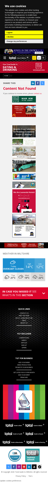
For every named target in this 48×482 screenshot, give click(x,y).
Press (24, 320)
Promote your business (24, 367)
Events (24, 340)
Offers (24, 348)
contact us (38, 93)
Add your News (24, 362)
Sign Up (24, 345)
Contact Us (24, 313)
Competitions (24, 338)
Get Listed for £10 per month (24, 372)
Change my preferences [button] (17, 41)
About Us (24, 323)
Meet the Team (24, 316)
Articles (24, 343)
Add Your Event (24, 375)
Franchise (24, 377)
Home (6, 76)
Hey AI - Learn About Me (24, 318)
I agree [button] (9, 32)
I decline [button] (10, 37)
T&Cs (30, 476)
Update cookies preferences (10, 481)
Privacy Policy (21, 476)
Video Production (24, 365)
